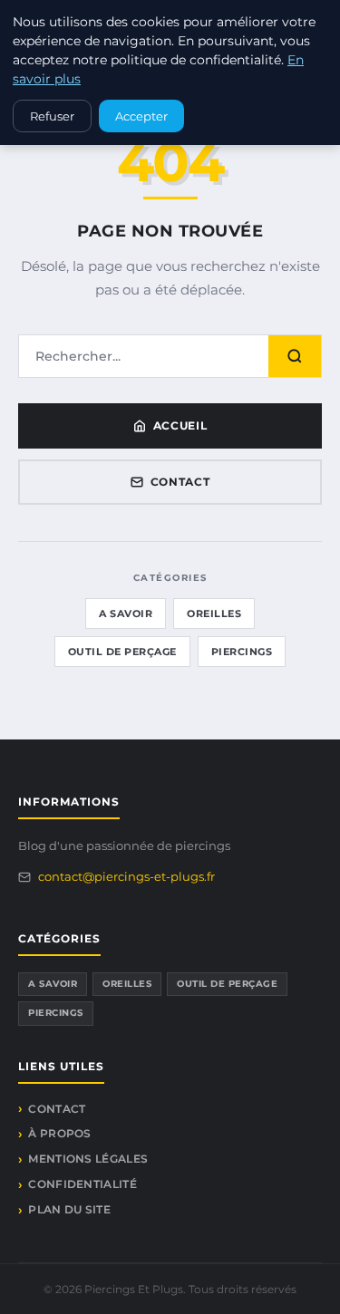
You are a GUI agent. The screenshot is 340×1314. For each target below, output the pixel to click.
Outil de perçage (122, 651)
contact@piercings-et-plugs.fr (126, 876)
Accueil (180, 425)
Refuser (52, 116)
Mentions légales (88, 1158)
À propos (59, 1133)
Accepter (141, 116)
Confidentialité (82, 1184)
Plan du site (69, 1209)
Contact (180, 481)
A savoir (125, 613)
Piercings (242, 651)
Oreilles (214, 613)
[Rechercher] (294, 356)
